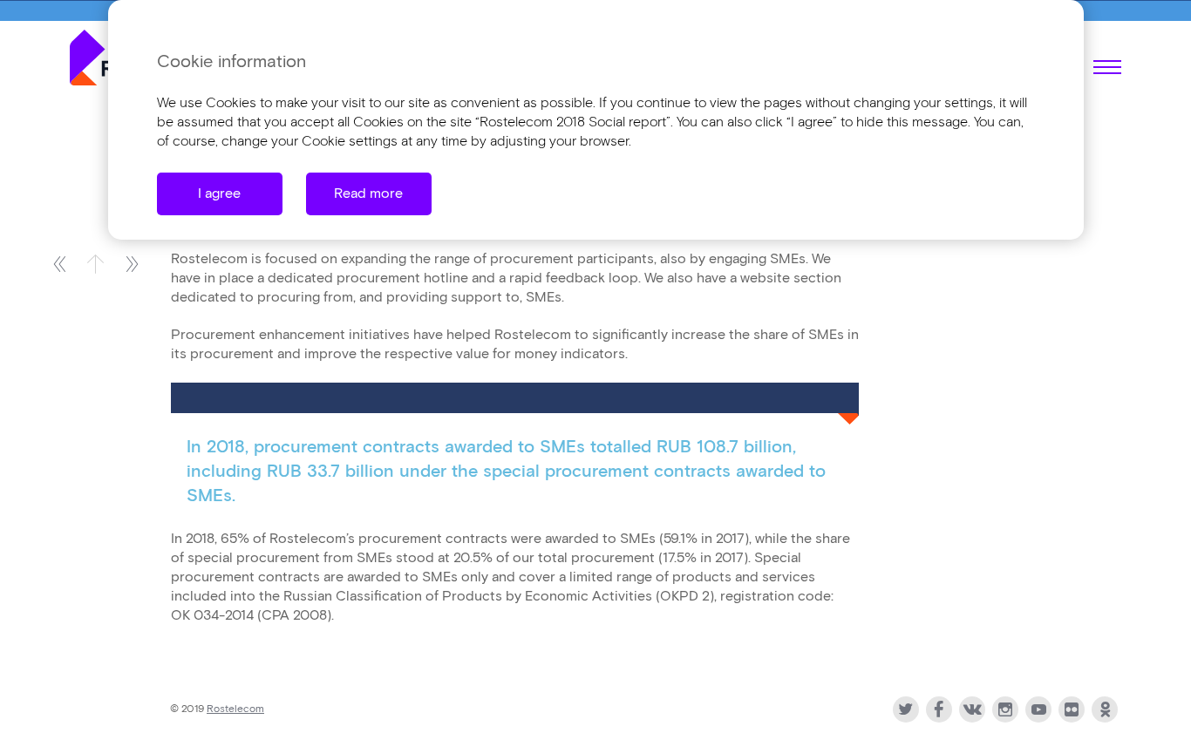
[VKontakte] (972, 709)
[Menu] (1107, 67)
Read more (368, 194)
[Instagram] (1005, 709)
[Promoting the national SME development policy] (59, 263)
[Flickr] (1071, 709)
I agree (219, 194)
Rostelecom (235, 709)
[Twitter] (906, 709)
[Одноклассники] (1105, 709)
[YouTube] (1038, 709)
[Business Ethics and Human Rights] (132, 263)
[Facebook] (939, 709)
